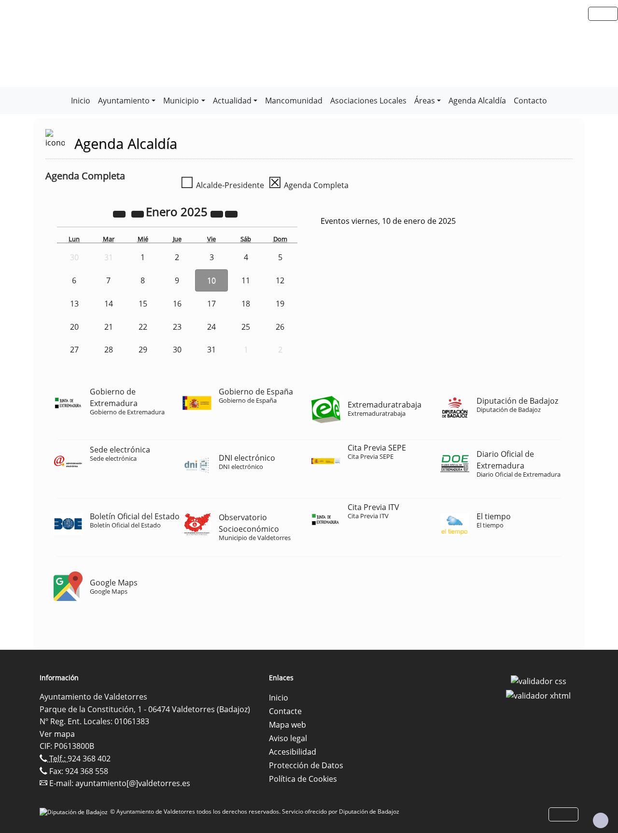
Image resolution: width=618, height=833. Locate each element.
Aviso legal (288, 738)
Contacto (530, 100)
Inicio (80, 100)
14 (108, 303)
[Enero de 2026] (218, 213)
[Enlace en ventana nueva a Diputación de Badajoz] (75, 811)
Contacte (285, 711)
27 (74, 349)
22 (143, 327)
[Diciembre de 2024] (138, 213)
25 (245, 327)
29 (143, 349)
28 (108, 349)
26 (280, 327)
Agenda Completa (308, 185)
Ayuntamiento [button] (124, 100)
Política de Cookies (303, 779)
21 (108, 327)
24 (211, 327)
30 (177, 349)
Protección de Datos (306, 765)
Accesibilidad (292, 751)
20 (74, 327)
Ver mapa (57, 734)
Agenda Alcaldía (477, 100)
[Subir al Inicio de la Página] (600, 820)
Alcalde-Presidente (222, 185)
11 (245, 280)
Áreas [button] (424, 100)
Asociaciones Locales (368, 100)
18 (245, 303)
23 (177, 327)
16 (177, 303)
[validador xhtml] (538, 694)
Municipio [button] (181, 100)
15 (143, 303)
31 (211, 349)
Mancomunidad (294, 100)
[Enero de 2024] (120, 213)
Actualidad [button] (232, 100)
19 (280, 303)
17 (211, 303)
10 (211, 280)
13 (74, 303)
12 (280, 280)
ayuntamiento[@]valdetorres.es (132, 783)
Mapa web (287, 724)
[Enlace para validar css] (538, 680)
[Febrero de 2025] (231, 213)
